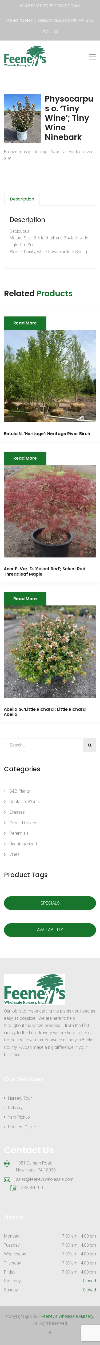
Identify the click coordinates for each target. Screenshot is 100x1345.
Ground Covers (23, 822)
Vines (14, 854)
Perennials (19, 833)
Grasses (17, 812)
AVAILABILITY (50, 929)
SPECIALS (50, 903)
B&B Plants (19, 791)
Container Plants (24, 801)
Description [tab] (22, 199)
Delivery (15, 1107)
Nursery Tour (20, 1098)
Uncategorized (23, 843)
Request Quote (22, 1126)
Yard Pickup (19, 1117)
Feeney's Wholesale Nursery (67, 1316)
